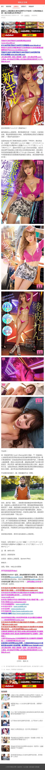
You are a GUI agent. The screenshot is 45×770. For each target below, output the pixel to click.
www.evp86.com (16, 577)
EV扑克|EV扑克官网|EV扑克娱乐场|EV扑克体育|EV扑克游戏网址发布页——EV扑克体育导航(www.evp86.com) (22, 628)
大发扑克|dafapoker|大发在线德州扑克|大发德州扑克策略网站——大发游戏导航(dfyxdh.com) (22, 639)
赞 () (23, 657)
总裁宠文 (16, 6)
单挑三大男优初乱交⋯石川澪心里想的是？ (25, 729)
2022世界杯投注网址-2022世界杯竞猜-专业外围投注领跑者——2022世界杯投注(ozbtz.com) (21, 618)
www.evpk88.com (22, 604)
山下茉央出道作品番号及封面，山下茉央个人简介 (27, 721)
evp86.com (34, 579)
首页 (2, 6)
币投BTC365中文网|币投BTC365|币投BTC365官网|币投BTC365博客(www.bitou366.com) (20, 53)
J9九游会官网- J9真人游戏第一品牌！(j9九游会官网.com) (21, 57)
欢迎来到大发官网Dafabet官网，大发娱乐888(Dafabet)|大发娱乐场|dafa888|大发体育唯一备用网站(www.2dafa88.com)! (22, 644)
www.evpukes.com (18, 609)
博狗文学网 (22, 2)
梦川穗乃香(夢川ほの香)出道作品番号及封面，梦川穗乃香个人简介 (24, 666)
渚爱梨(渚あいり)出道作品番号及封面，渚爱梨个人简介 (26, 704)
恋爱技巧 (23, 6)
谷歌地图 (31, 767)
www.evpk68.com (20, 606)
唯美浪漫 (8, 6)
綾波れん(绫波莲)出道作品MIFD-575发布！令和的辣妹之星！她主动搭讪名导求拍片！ (22, 12)
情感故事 (31, 6)
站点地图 (25, 767)
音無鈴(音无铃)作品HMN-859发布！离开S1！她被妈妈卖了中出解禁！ (27, 747)
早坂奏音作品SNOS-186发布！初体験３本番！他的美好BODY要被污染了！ (27, 738)
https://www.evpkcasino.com (22, 611)
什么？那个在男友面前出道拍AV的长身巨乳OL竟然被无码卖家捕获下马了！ (27, 713)
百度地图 (36, 767)
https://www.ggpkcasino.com (22, 613)
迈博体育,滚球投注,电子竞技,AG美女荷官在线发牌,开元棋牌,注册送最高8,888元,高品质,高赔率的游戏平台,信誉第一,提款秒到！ (22, 633)
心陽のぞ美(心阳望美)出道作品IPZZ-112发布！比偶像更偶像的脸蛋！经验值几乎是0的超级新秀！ (27, 696)
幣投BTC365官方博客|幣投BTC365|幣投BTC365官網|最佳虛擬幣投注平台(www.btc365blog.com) (22, 48)
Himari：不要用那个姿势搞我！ (15, 669)
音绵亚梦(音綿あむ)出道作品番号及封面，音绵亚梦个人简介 (26, 755)
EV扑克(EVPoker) (10, 570)
